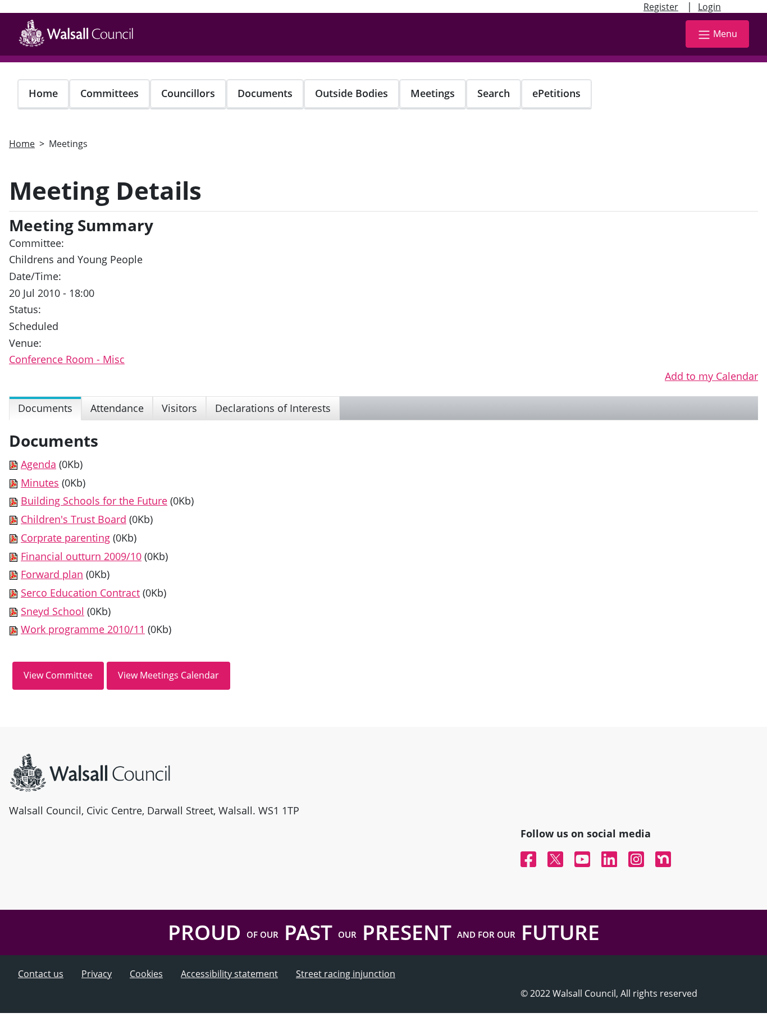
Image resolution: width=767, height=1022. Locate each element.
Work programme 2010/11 (83, 629)
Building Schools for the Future (94, 500)
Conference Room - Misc (67, 359)
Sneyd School (52, 611)
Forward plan (52, 574)
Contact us (40, 974)
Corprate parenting (65, 537)
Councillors (188, 93)
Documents (265, 93)
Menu (725, 34)
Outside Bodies (351, 93)
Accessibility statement (229, 974)
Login (709, 7)
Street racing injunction (345, 974)
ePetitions (556, 93)
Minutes (40, 482)
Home (43, 93)
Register (660, 7)
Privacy (96, 974)
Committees (109, 93)
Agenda (38, 464)
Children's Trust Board (73, 519)
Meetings (432, 93)
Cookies (146, 974)
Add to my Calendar (711, 376)
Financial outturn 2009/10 (81, 556)
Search (493, 93)
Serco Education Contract (80, 592)
